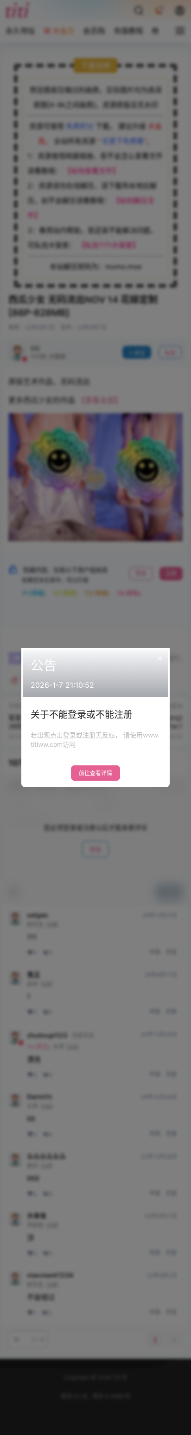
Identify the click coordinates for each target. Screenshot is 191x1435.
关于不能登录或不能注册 (82, 714)
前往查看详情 (95, 773)
